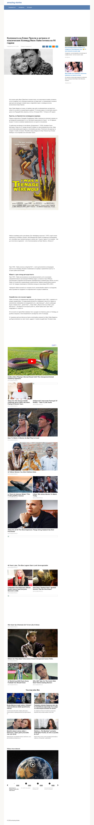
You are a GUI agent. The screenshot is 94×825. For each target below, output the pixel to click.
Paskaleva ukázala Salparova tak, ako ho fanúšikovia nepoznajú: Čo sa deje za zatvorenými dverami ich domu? (46, 706)
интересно (21, 7)
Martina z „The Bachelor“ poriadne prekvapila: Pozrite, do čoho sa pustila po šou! (46, 732)
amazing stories (14, 2)
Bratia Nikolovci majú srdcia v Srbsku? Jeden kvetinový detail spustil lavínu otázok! (19, 706)
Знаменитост (12, 7)
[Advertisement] (47, 22)
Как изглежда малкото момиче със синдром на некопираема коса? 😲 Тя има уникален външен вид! (75, 49)
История (29, 7)
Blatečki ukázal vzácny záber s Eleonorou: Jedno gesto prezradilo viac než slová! (18, 732)
